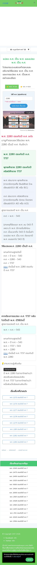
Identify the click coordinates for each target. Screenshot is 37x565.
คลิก (15, 538)
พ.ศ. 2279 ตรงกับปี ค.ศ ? (19, 423)
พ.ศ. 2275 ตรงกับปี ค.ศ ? (19, 397)
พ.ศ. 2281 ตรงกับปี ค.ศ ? (18, 429)
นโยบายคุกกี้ (17, 557)
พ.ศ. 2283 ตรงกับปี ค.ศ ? (19, 442)
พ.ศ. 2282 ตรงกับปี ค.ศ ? (19, 435)
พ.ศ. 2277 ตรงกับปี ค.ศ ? (19, 410)
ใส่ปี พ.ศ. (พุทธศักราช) (18, 94)
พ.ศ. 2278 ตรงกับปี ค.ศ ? (19, 416)
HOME (4, 3)
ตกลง (29, 560)
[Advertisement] (18, 26)
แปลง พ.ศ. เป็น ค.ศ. (18, 106)
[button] (34, 2)
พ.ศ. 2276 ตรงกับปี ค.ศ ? (19, 404)
